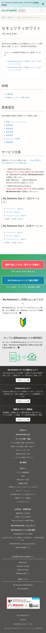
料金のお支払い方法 (23, 454)
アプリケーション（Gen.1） (16, 239)
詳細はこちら (22, 380)
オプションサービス (23, 450)
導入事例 (23, 462)
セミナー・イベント (23, 491)
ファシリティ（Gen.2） (15, 209)
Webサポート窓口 (23, 480)
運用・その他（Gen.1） (15, 243)
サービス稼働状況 (23, 472)
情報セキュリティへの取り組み (18, 97)
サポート (11, 17)
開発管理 (9, 142)
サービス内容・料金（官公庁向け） (23, 443)
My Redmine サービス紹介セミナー (23, 494)
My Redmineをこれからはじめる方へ (23, 544)
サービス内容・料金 (23, 439)
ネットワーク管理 (13, 139)
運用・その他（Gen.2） (15, 219)
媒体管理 (9, 135)
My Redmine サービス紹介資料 (23, 530)
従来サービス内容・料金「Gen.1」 (23, 446)
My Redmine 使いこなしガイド (23, 525)
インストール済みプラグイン (23, 457)
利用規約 (23, 620)
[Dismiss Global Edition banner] (43, 3)
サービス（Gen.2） (13, 212)
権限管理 (9, 128)
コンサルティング (23, 502)
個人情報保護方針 (23, 615)
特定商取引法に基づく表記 (23, 624)
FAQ (23, 476)
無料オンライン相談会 (23, 498)
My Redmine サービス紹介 (23, 534)
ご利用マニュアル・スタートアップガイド (23, 487)
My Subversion (23, 589)
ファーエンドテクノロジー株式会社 (29, 628)
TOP (3, 17)
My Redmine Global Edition (23, 585)
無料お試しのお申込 (23, 513)
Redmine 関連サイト (23, 547)
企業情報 (9, 94)
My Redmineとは (23, 434)
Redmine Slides (23, 570)
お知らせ (23, 430)
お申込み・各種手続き (23, 509)
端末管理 (9, 132)
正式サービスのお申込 (23, 517)
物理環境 (9, 125)
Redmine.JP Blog (23, 566)
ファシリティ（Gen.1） (15, 232)
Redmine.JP (23, 562)
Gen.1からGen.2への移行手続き (23, 520)
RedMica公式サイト (23, 573)
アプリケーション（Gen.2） (17, 215)
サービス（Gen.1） (13, 236)
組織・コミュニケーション (16, 122)
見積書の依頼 (23, 483)
